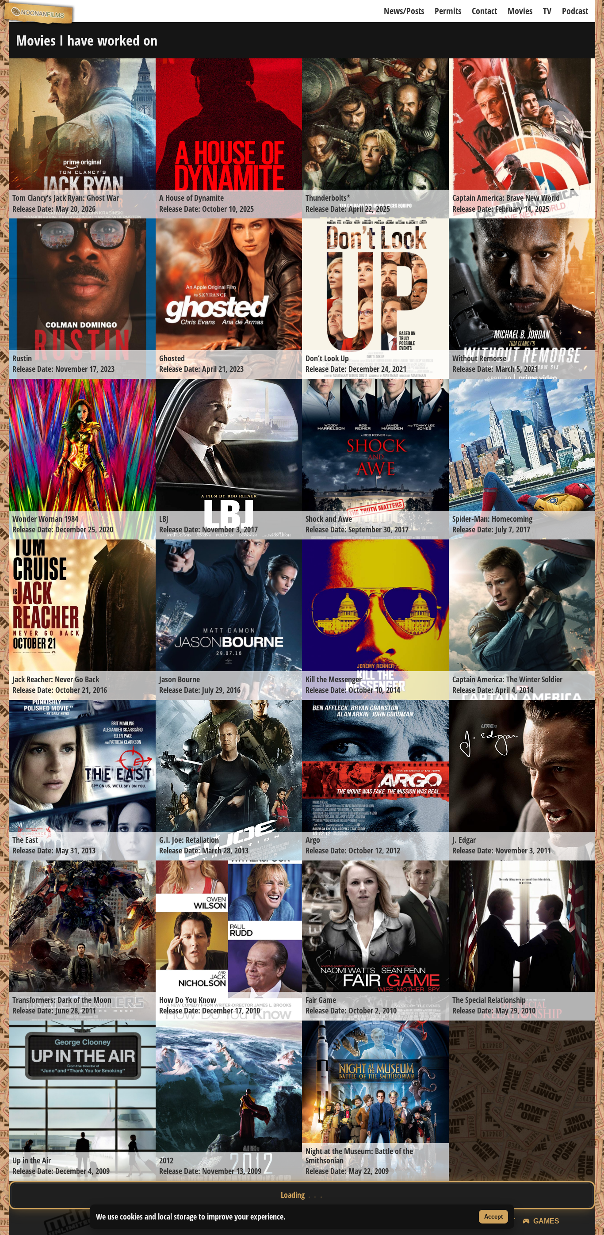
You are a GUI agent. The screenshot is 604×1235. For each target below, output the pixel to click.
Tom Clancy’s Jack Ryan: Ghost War (65, 197)
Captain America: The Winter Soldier (507, 679)
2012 (166, 1160)
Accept (493, 1216)
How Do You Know (187, 999)
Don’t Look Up (327, 358)
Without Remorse (479, 358)
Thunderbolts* (328, 197)
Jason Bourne (179, 679)
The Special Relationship (489, 999)
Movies (520, 11)
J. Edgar (464, 839)
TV (547, 11)
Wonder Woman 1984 (45, 518)
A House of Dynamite (191, 197)
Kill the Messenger (334, 679)
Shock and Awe (329, 518)
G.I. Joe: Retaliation (189, 839)
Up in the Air (31, 1160)
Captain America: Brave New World (506, 197)
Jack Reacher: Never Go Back (55, 679)
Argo (313, 839)
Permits (448, 11)
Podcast (575, 11)
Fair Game (321, 999)
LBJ (163, 518)
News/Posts (404, 11)
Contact (484, 11)
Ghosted (172, 358)
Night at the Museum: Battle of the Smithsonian (359, 1156)
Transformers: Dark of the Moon (61, 999)
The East (25, 839)
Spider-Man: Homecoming (492, 518)
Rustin (22, 358)
